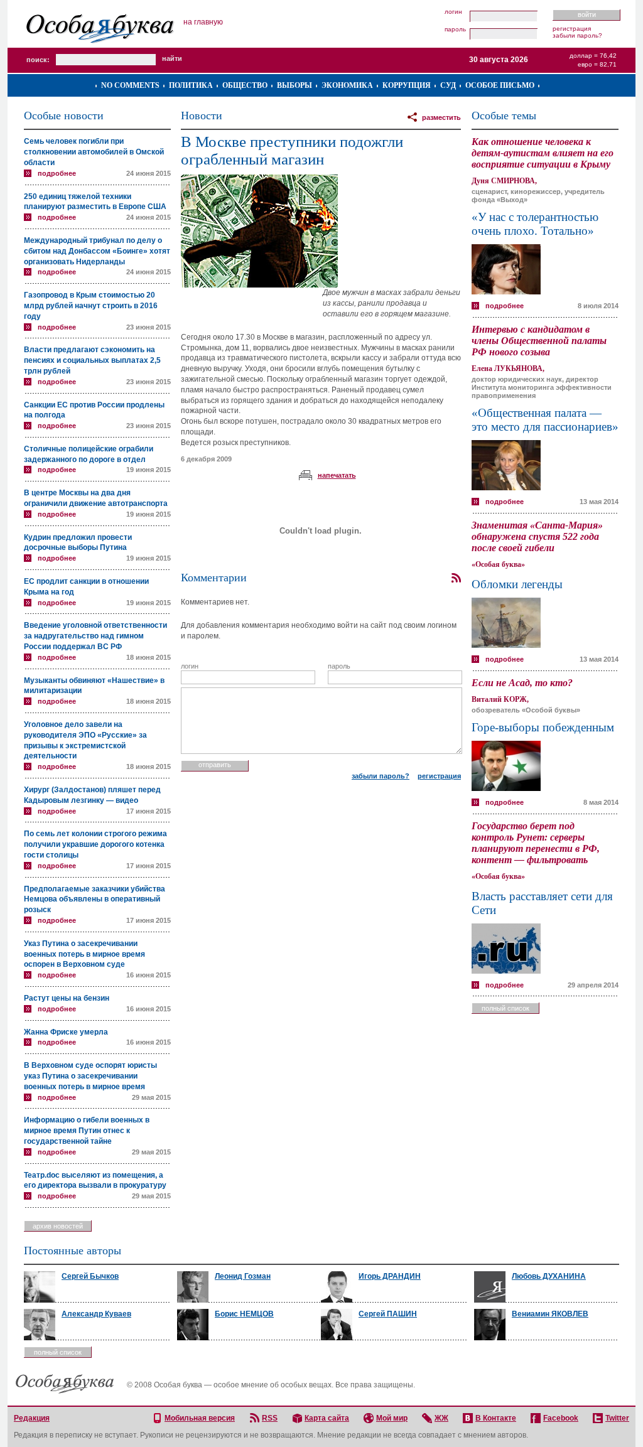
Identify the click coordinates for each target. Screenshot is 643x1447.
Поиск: (38, 59)
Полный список (505, 1008)
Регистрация (572, 28)
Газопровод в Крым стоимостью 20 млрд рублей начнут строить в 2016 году (91, 306)
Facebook (560, 1418)
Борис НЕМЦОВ (244, 1314)
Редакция (32, 1418)
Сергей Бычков (90, 1276)
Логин (453, 12)
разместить (441, 117)
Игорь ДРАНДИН (390, 1276)
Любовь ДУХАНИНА (549, 1276)
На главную (203, 22)
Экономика (347, 85)
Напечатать (337, 475)
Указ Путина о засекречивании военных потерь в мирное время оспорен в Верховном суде (84, 954)
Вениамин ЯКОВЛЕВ (550, 1314)
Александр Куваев (96, 1314)
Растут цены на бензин (66, 998)
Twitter (617, 1418)
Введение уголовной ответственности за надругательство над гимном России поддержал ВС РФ (95, 636)
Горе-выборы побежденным (543, 727)
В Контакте (495, 1418)
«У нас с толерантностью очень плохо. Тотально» (535, 223)
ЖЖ (441, 1418)
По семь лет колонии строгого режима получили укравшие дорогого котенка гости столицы (95, 844)
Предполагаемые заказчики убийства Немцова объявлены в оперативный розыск (94, 900)
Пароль (455, 29)
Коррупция (406, 85)
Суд (448, 85)
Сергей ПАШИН (388, 1314)
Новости (201, 115)
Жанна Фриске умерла (66, 1032)
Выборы (294, 85)
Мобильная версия (200, 1418)
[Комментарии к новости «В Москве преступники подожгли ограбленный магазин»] (456, 578)
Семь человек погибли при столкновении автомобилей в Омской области (94, 152)
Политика (191, 85)
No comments (130, 85)
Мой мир (392, 1418)
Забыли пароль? (577, 35)
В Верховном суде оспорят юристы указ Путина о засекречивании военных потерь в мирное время (90, 1076)
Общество (244, 85)
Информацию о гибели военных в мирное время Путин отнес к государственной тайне (86, 1131)
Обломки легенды (517, 584)
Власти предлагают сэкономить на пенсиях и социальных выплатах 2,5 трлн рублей (92, 360)
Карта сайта (327, 1418)
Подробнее (57, 173)
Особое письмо (499, 85)
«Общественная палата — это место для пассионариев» (545, 419)
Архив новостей (58, 1226)
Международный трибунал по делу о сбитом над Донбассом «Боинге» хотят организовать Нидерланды (97, 251)
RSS (270, 1418)
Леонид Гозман (243, 1276)
